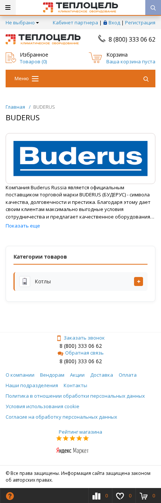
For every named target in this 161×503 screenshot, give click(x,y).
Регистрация (140, 22)
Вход (114, 22)
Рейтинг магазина (80, 431)
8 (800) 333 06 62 (132, 39)
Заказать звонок (84, 337)
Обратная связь (84, 352)
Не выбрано (20, 22)
